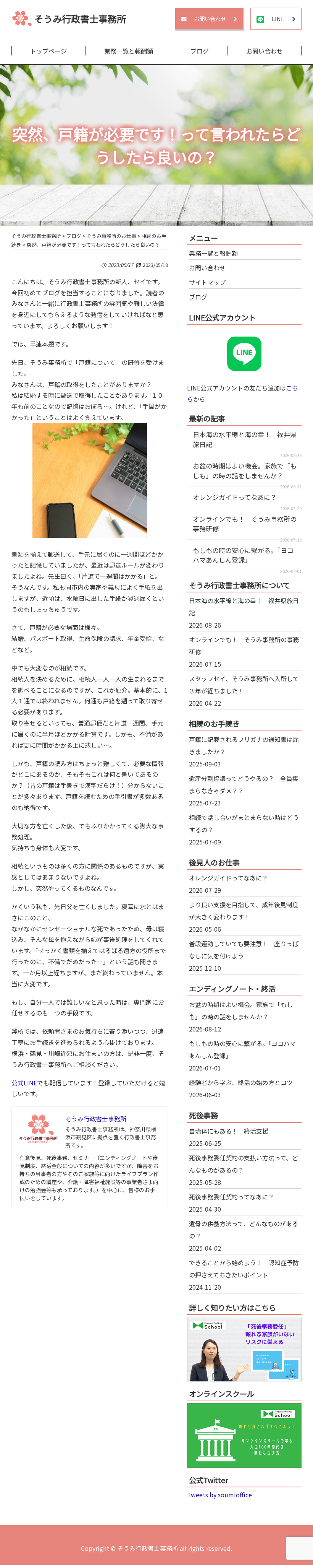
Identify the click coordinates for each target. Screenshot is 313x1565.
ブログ (199, 50)
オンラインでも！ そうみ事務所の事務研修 (244, 645)
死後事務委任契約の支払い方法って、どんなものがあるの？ (243, 1164)
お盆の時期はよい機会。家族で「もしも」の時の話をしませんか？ (245, 470)
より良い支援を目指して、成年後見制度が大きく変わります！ (243, 910)
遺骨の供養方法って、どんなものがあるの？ (243, 1229)
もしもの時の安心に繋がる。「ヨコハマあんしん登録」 (243, 555)
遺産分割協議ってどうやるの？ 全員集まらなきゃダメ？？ (243, 784)
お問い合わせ (264, 50)
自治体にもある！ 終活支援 (228, 1131)
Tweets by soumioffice (219, 1494)
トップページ (48, 50)
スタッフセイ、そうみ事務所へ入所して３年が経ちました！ (244, 684)
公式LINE (24, 1082)
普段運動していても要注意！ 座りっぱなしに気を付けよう (243, 949)
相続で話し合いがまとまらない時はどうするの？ (244, 823)
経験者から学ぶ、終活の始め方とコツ (241, 1082)
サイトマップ (207, 282)
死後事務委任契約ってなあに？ (231, 1196)
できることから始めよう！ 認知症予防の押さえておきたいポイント (244, 1268)
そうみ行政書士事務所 (80, 18)
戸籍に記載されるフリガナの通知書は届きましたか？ (244, 745)
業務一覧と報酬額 (128, 50)
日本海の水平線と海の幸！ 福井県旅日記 (244, 606)
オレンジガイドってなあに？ (235, 497)
